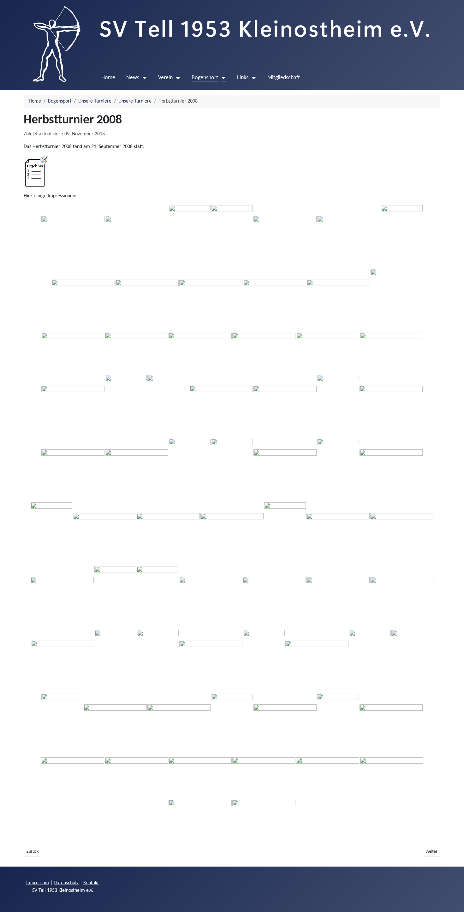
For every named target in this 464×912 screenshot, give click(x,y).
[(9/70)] (147, 300)
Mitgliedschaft (283, 77)
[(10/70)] (210, 300)
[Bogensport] (222, 78)
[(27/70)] (72, 470)
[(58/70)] (179, 725)
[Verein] (177, 78)
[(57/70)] (115, 725)
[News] (143, 78)
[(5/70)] (285, 237)
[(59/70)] (232, 725)
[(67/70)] (327, 778)
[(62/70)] (391, 725)
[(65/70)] (200, 778)
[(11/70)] (274, 300)
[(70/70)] (263, 820)
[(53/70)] (316, 661)
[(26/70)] (391, 406)
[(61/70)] (338, 725)
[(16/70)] (200, 353)
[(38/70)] (285, 534)
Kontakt (91, 882)
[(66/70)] (263, 778)
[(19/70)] (391, 353)
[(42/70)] (115, 597)
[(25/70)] (338, 406)
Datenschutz (66, 882)
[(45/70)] (274, 598)
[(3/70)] (190, 236)
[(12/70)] (338, 300)
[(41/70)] (62, 598)
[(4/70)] (232, 236)
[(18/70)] (327, 353)
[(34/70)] (51, 534)
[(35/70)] (104, 534)
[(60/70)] (285, 725)
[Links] (252, 78)
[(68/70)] (391, 778)
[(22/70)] (168, 406)
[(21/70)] (126, 406)
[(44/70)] (210, 598)
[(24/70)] (285, 406)
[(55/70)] (412, 661)
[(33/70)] (391, 470)
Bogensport (205, 77)
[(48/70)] (62, 661)
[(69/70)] (200, 820)
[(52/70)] (264, 661)
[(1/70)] (72, 237)
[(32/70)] (338, 470)
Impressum (37, 882)
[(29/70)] (190, 470)
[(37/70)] (232, 534)
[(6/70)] (348, 237)
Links (242, 77)
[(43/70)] (157, 597)
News (132, 77)
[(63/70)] (72, 778)
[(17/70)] (263, 353)
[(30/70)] (232, 470)
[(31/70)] (285, 470)
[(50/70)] (158, 661)
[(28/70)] (136, 470)
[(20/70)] (72, 406)
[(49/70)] (115, 661)
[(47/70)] (401, 598)
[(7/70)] (402, 236)
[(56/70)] (62, 725)
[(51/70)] (210, 661)
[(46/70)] (338, 598)
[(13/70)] (391, 300)
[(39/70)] (338, 534)
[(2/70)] (136, 237)
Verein (165, 77)
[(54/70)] (370, 661)
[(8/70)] (83, 300)
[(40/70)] (401, 534)
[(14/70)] (72, 353)
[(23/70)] (221, 406)
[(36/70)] (168, 534)
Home (108, 77)
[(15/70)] (136, 353)
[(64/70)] (136, 778)
